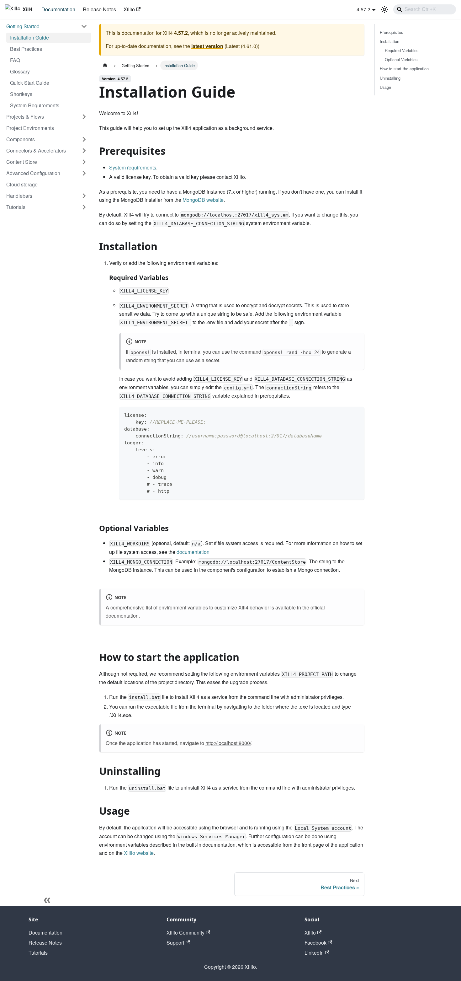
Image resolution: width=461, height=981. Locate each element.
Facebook (315, 942)
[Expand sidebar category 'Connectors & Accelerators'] (84, 151)
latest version (207, 46)
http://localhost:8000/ (228, 743)
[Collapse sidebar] (47, 900)
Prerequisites (391, 32)
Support (175, 942)
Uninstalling (390, 78)
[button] (47, 26)
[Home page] (105, 65)
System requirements (132, 167)
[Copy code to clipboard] (357, 414)
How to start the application (404, 69)
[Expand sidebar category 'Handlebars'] (84, 196)
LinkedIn (314, 952)
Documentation (58, 9)
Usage (385, 87)
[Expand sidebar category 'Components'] (84, 139)
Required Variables (401, 50)
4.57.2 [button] (363, 9)
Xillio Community (185, 932)
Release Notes (99, 9)
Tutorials (38, 952)
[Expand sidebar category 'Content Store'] (84, 162)
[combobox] (424, 9)
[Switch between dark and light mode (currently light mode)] (384, 9)
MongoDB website (203, 199)
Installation (389, 41)
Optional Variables (401, 59)
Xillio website (139, 852)
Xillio (129, 9)
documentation (193, 551)
